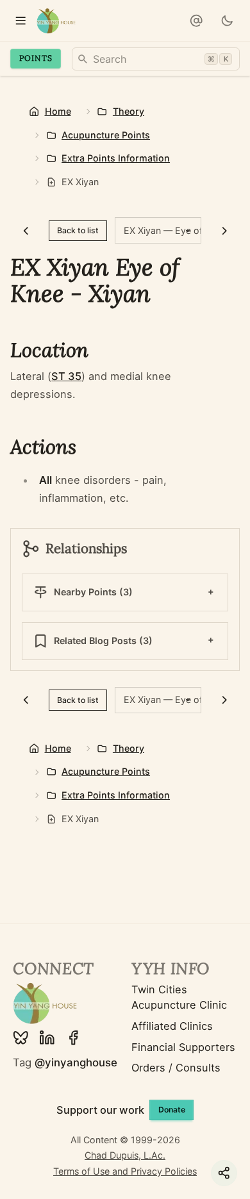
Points (36, 58)
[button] (196, 20)
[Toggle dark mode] (227, 20)
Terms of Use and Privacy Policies (125, 1171)
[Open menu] (21, 21)
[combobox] (156, 58)
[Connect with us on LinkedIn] (47, 1038)
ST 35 (66, 376)
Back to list (78, 230)
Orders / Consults (176, 1067)
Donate (171, 1109)
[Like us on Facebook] (73, 1038)
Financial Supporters (183, 1047)
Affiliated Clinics (172, 1026)
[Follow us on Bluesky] (21, 1038)
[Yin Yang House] (56, 21)
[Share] (224, 1173)
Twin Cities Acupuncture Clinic (179, 997)
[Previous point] (25, 231)
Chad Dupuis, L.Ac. (125, 1155)
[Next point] (225, 231)
